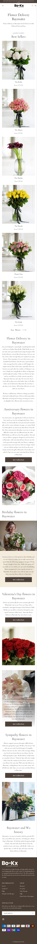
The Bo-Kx (18, 82)
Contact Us (5, 888)
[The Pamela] (18, 204)
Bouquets (22, 886)
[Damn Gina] (18, 252)
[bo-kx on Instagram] (3, 919)
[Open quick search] (32, 6)
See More (16, 330)
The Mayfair (18, 178)
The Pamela (19, 226)
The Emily (18, 322)
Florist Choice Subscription (27, 896)
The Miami (18, 130)
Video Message (23, 891)
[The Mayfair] (18, 156)
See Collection (18, 460)
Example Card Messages (8, 893)
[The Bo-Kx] (18, 60)
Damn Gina (18, 274)
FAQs (3, 891)
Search (4, 886)
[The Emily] (18, 300)
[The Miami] (18, 108)
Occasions (22, 888)
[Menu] (2, 6)
